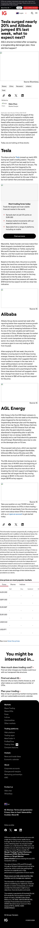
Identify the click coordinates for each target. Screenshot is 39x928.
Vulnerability (26, 812)
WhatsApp (8, 794)
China (11, 86)
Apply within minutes (30, 7)
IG (5, 810)
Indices (22, 584)
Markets (7, 705)
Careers (15, 915)
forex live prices (14, 641)
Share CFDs (8, 711)
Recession (19, 86)
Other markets (9, 723)
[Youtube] (15, 830)
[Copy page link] (3, 95)
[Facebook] (9, 95)
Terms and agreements (23, 810)
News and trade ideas (12, 756)
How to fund (16, 812)
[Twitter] (16, 95)
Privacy (7, 812)
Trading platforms (11, 729)
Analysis (7, 753)
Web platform (9, 732)
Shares (4, 86)
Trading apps (9, 735)
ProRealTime (9, 741)
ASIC (6, 777)
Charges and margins (12, 771)
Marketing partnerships (13, 774)
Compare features (11, 747)
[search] (32, 13)
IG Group (7, 915)
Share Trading (9, 708)
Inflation (28, 86)
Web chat (8, 791)
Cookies (7, 815)
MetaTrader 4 (9, 738)
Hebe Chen (13, 104)
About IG (15, 815)
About (6, 765)
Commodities (9, 720)
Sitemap (10, 810)
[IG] (4, 13)
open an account (15, 514)
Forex (4, 584)
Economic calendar (11, 759)
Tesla (3, 90)
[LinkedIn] (22, 95)
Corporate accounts (12, 768)
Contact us (8, 787)
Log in (19, 7)
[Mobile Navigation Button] (36, 13)
